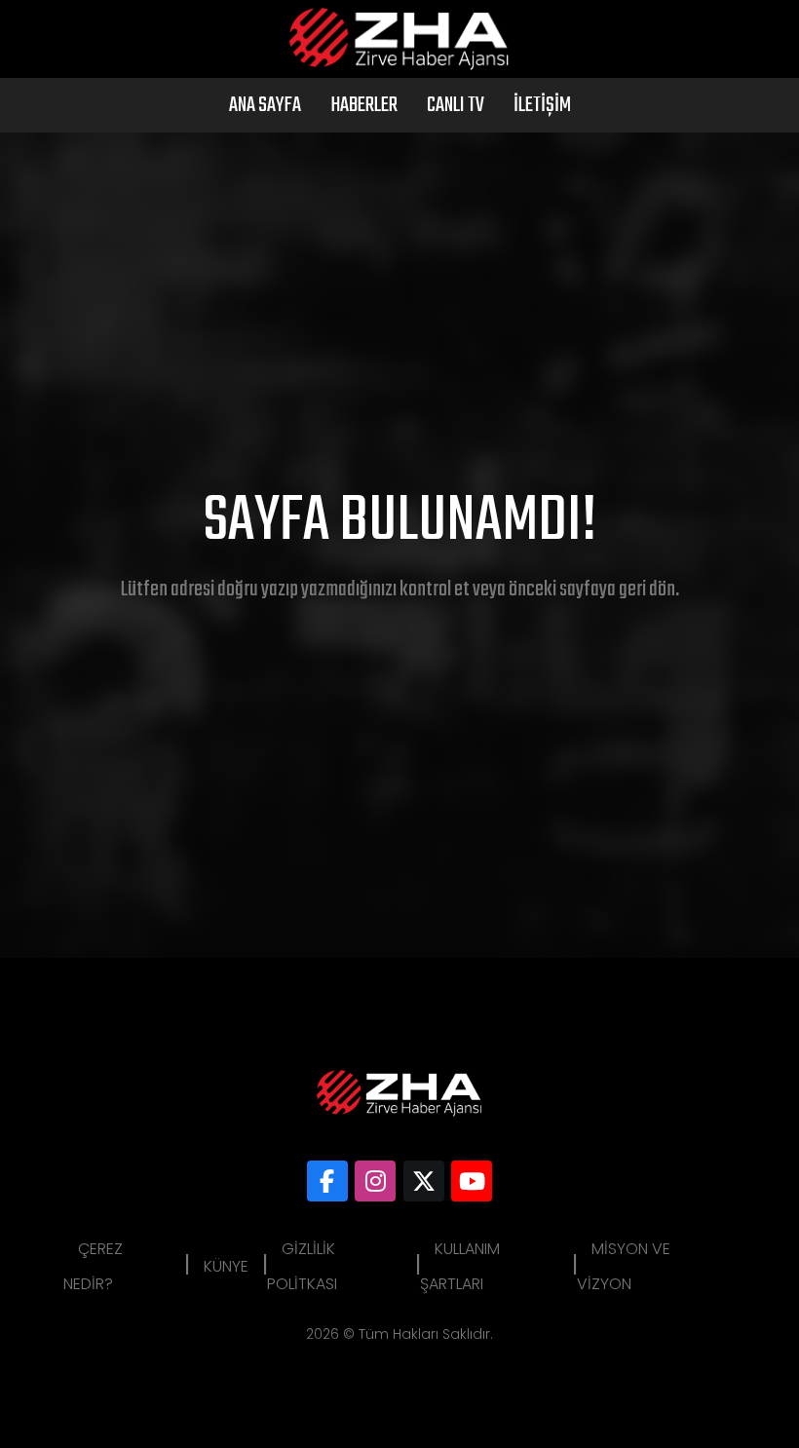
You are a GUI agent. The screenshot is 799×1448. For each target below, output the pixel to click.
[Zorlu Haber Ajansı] (327, 1181)
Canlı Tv (455, 105)
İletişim (542, 105)
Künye (226, 1266)
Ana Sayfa (265, 105)
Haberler (364, 105)
